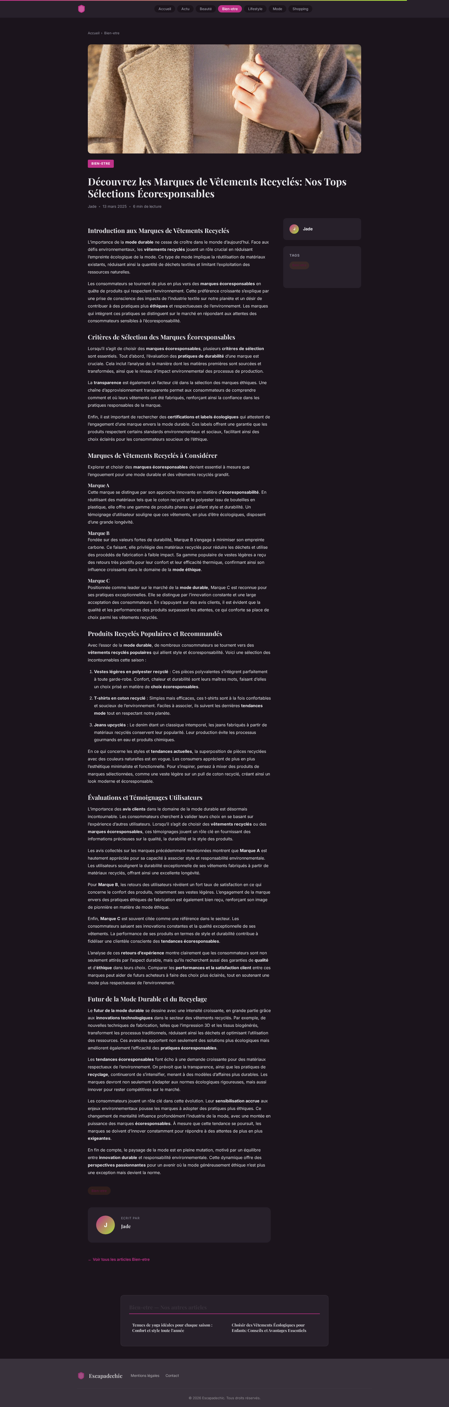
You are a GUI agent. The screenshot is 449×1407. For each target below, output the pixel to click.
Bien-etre (230, 9)
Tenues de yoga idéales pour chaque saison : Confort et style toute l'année (172, 1327)
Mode (277, 9)
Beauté (206, 9)
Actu (185, 9)
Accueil (165, 9)
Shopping (300, 9)
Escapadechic (105, 1375)
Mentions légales (145, 1375)
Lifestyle (255, 9)
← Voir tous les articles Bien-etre (119, 1259)
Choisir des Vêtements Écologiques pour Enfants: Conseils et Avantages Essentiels (269, 1327)
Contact (172, 1375)
